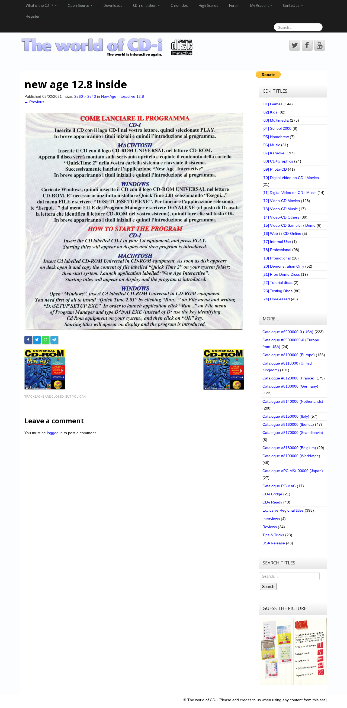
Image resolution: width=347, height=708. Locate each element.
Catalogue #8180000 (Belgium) (289, 448)
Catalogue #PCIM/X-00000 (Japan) (292, 471)
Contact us (291, 5)
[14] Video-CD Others (280, 217)
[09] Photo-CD (274, 169)
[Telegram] (54, 340)
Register (33, 16)
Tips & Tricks (273, 535)
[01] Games (272, 104)
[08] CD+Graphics (277, 161)
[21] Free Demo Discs (281, 274)
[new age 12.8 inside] (134, 221)
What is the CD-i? (40, 5)
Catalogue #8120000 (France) (288, 378)
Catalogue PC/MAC (279, 486)
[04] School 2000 (276, 128)
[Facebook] (28, 340)
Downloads (113, 5)
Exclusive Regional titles (283, 510)
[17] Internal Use (276, 241)
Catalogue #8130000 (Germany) (290, 386)
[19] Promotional (276, 258)
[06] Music (271, 145)
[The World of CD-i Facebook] (307, 45)
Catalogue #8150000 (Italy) (285, 416)
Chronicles (179, 5)
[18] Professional (276, 250)
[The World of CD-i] (108, 47)
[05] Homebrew (275, 137)
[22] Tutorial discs (277, 282)
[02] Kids (269, 112)
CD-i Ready (272, 502)
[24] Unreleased (276, 299)
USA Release (273, 543)
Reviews (269, 527)
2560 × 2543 (85, 96)
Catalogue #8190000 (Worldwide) (291, 456)
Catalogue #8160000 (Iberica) (288, 424)
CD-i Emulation (145, 5)
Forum (234, 5)
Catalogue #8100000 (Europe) (288, 355)
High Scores (208, 5)
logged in (55, 433)
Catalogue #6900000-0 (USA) (287, 332)
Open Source (79, 5)
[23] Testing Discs (277, 291)
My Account (259, 5)
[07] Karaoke (273, 153)
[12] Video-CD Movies (281, 201)
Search (268, 586)
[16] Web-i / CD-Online (281, 233)
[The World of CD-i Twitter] (294, 45)
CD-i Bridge (272, 494)
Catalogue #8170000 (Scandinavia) (292, 432)
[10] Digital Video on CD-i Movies (290, 178)
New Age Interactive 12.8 (122, 96)
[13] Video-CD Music (280, 209)
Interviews (271, 519)
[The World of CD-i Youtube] (319, 45)
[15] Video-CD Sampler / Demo (289, 225)
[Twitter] (37, 340)
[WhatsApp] (45, 340)
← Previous (34, 102)
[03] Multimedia (275, 120)
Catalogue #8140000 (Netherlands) (292, 401)
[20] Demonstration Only (283, 266)
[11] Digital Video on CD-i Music (289, 192)
